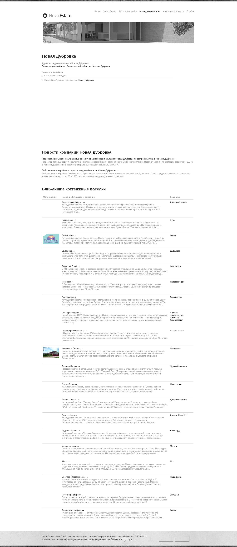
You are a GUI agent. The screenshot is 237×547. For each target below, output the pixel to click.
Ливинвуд (175, 430)
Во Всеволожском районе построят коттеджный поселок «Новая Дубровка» (79, 170)
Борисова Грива (69, 266)
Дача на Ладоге (69, 366)
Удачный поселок (178, 366)
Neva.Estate (61, 15)
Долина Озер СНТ (179, 415)
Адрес (130, 539)
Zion (64, 461)
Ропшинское (68, 297)
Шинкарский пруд (70, 312)
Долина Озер (68, 415)
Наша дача (175, 477)
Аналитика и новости (173, 11)
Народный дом (177, 282)
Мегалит (174, 446)
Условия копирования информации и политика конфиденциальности (75, 539)
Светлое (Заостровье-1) (73, 477)
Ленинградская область (53, 66)
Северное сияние (70, 446)
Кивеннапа (175, 348)
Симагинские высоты (72, 202)
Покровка (66, 282)
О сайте (190, 11)
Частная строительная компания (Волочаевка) (176, 316)
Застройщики (109, 11)
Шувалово (67, 251)
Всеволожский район (77, 66)
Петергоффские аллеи (73, 330)
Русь (172, 220)
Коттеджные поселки (150, 11)
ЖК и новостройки (128, 11)
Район (114, 539)
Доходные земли (178, 202)
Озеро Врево (68, 384)
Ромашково (67, 220)
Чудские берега (69, 430)
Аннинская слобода (71, 510)
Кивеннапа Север (70, 348)
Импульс (174, 495)
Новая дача (175, 384)
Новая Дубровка (86, 80)
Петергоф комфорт (71, 495)
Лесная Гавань (69, 399)
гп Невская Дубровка (99, 66)
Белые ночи (68, 235)
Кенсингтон (175, 266)
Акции (97, 11)
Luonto (173, 235)
